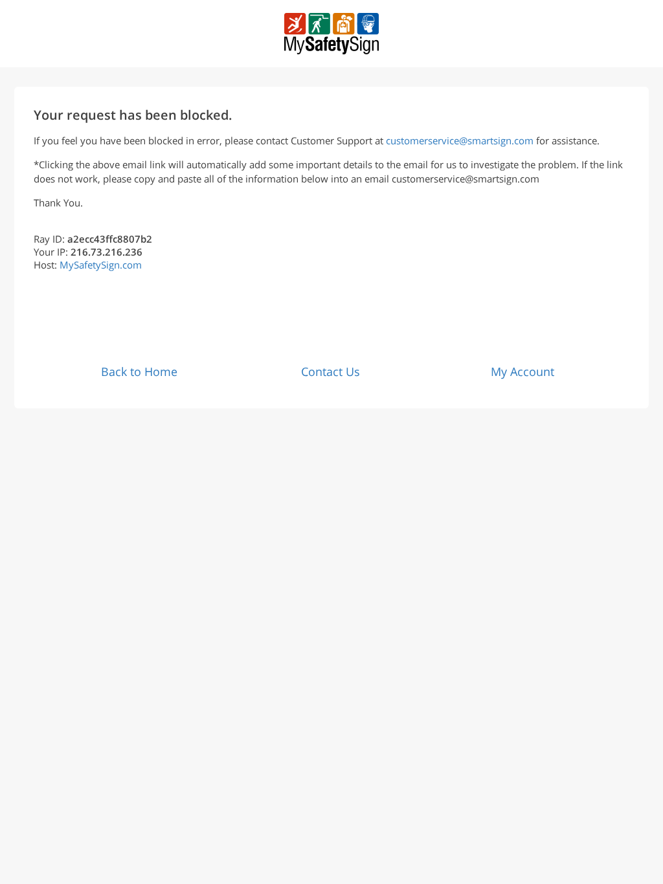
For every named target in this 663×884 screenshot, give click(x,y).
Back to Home (139, 371)
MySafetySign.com (101, 264)
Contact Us (330, 371)
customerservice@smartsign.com (460, 140)
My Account (522, 371)
